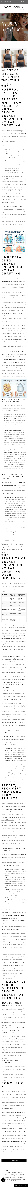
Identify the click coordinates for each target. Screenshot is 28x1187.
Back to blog (14, 1160)
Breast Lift (6, 766)
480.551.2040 (7, 1)
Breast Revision (15, 775)
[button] (3, 1180)
